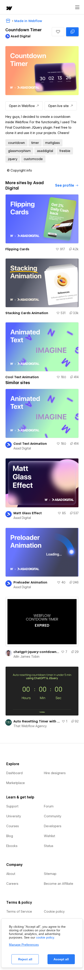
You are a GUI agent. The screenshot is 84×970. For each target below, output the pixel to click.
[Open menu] (77, 7)
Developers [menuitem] (52, 826)
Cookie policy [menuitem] (54, 911)
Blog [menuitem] (9, 836)
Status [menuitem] (48, 846)
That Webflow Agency (30, 726)
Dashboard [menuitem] (14, 773)
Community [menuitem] (52, 816)
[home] (9, 9)
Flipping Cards (17, 249)
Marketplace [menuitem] (15, 783)
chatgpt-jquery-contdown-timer (36, 652)
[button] (58, 31)
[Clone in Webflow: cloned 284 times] (72, 31)
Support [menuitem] (12, 806)
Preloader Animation (30, 582)
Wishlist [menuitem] (49, 836)
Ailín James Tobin (26, 656)
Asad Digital (22, 448)
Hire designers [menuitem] (55, 773)
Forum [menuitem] (49, 806)
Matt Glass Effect (27, 513)
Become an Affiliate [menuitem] (58, 883)
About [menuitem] (10, 874)
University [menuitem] (13, 816)
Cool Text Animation (22, 377)
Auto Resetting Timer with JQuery (36, 721)
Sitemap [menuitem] (50, 874)
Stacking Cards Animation (26, 313)
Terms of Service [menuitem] (19, 911)
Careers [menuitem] (12, 883)
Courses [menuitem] (12, 826)
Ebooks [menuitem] (11, 846)
